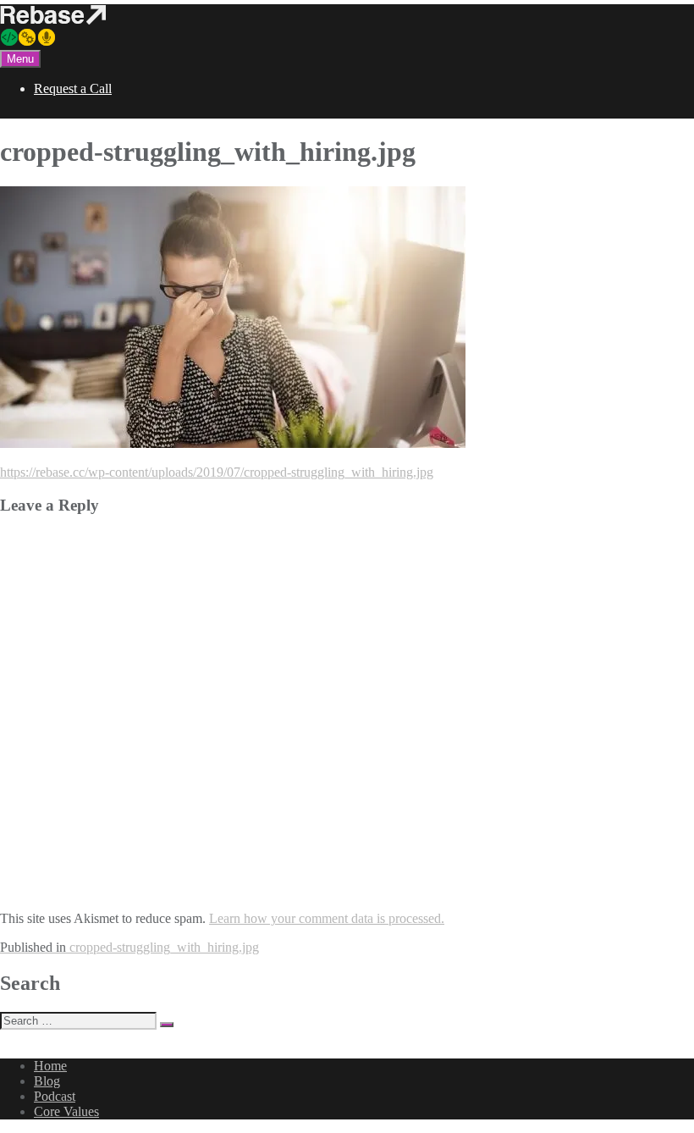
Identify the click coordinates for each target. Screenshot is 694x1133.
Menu (20, 59)
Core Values (66, 1111)
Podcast (54, 1096)
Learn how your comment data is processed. (326, 918)
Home (50, 1065)
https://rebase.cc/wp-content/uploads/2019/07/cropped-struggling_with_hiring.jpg (216, 472)
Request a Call (73, 88)
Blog (47, 1081)
